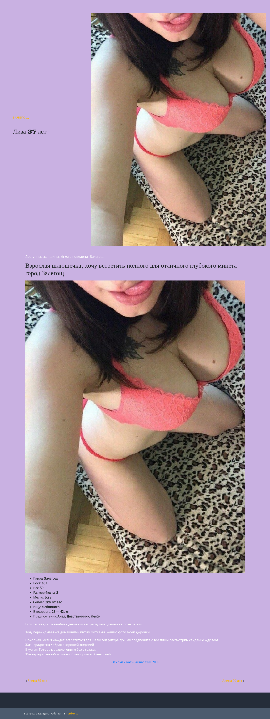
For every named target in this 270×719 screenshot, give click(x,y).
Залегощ (21, 117)
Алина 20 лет (232, 681)
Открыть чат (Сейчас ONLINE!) (135, 662)
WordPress (71, 713)
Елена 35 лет (37, 681)
